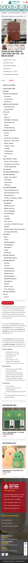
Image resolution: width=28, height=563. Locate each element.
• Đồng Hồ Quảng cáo (9, 268)
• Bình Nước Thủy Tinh (9, 205)
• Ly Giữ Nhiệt (7, 218)
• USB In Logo (7, 185)
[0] (26, 2)
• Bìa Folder (6, 263)
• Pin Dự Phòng (7, 179)
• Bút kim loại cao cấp (9, 122)
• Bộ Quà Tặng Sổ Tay (9, 195)
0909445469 (4, 549)
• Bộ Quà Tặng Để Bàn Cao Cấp (11, 190)
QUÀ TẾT (5, 294)
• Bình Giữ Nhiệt (7, 203)
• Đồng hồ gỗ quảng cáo (9, 242)
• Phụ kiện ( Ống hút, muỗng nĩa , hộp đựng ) (14, 229)
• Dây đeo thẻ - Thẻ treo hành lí (11, 140)
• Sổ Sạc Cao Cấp (8, 182)
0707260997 (4, 543)
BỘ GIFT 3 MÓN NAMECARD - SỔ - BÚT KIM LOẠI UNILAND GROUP (13, 433)
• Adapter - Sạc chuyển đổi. (10, 177)
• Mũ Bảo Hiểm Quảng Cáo (10, 278)
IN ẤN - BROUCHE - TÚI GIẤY (10, 159)
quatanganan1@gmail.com (14, 502)
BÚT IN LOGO (6, 112)
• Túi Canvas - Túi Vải (9, 146)
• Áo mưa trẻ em (8, 101)
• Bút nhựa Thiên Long (9, 127)
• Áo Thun (6, 135)
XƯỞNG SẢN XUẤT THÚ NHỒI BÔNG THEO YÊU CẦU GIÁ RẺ (13, 471)
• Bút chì (6, 114)
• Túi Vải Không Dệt (8, 151)
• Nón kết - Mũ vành (8, 143)
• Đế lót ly (6, 239)
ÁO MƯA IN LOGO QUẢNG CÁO (10, 93)
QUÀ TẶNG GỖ (6, 234)
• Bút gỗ (6, 237)
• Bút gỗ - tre (7, 117)
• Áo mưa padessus (8, 99)
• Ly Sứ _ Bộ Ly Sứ (8, 221)
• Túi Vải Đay (7, 148)
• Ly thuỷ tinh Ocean (8, 109)
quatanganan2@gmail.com (14, 505)
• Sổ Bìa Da (6, 284)
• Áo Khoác (6, 133)
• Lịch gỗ (6, 250)
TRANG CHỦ (3, 9)
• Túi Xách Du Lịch (8, 153)
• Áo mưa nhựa (7, 96)
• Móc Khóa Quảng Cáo (9, 276)
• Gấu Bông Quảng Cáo (9, 270)
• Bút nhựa (6, 125)
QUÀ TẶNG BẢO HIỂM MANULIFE (11, 172)
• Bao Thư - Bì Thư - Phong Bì (11, 161)
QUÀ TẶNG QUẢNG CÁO (9, 260)
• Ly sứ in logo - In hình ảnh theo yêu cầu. (13, 224)
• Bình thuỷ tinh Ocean (9, 106)
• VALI (5, 156)
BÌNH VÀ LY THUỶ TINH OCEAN (10, 104)
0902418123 (4, 537)
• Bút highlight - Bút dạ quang (11, 119)
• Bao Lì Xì (6, 297)
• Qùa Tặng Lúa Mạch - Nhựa (10, 231)
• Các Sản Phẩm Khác (9, 213)
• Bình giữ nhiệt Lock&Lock (10, 257)
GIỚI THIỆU (9, 9)
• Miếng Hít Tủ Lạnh (8, 273)
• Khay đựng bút (7, 247)
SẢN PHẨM (15, 9)
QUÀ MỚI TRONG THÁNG (9, 88)
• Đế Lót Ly (6, 216)
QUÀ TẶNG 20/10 (7, 169)
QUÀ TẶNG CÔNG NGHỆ (9, 174)
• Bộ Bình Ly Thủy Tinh (9, 208)
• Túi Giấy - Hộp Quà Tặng (10, 166)
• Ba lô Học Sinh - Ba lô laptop (11, 138)
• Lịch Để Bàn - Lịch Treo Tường (11, 164)
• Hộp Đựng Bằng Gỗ (8, 244)
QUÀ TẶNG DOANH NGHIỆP (9, 187)
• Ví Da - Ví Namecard (9, 289)
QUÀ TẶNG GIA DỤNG (8, 200)
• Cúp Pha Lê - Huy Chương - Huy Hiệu (13, 198)
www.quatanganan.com (14, 508)
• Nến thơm (6, 226)
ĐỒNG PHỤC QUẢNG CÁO (9, 130)
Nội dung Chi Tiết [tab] (8, 303)
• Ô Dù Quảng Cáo (8, 281)
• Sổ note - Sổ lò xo (8, 286)
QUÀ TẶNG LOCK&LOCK (9, 255)
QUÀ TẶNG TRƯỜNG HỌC (9, 291)
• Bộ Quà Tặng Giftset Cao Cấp (11, 192)
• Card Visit (6, 265)
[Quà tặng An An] (14, 2)
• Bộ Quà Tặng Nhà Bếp (9, 211)
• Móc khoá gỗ (7, 252)
